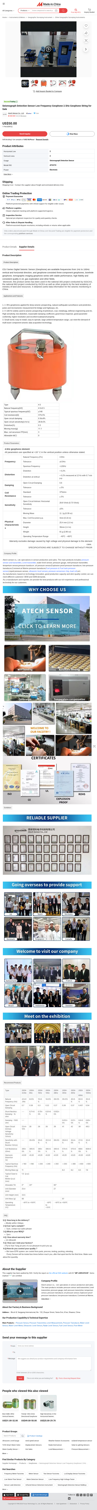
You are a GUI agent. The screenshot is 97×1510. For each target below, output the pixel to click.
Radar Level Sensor (50, 1325)
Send (20, 1378)
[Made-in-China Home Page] (48, 4)
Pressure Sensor (22, 1323)
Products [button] (24, 10)
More (4, 1489)
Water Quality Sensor (10, 1449)
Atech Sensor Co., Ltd (16, 113)
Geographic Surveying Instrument (40, 17)
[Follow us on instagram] (84, 1495)
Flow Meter (78, 1325)
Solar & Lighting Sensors (80, 1445)
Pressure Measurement (80, 1449)
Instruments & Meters (17, 17)
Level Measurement (54, 1323)
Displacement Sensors (33, 1445)
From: (13, 1346)
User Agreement (61, 1504)
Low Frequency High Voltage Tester (62, 1479)
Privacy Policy (84, 1504)
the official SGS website (58, 1273)
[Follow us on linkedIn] (69, 1498)
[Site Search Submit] (63, 10)
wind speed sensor (32, 1441)
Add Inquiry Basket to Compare (49, 91)
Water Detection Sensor (35, 1479)
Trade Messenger (39, 1495)
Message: (11, 1358)
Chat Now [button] (74, 134)
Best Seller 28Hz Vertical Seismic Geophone (8, 1416)
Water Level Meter (16, 1325)
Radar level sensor (55, 1445)
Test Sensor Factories (51, 1473)
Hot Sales (28, 1449)
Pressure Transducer (71, 1323)
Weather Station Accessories (58, 1441)
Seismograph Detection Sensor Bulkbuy (72, 1485)
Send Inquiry (25, 134)
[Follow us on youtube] (88, 1495)
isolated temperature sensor (82, 1441)
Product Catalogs (35, 1436)
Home (4, 17)
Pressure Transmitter (37, 1323)
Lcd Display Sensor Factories (74, 1473)
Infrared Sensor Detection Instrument (39, 1485)
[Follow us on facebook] (77, 1495)
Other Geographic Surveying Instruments (70, 17)
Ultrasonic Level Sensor (33, 1325)
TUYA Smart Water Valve (11, 1445)
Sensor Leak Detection (12, 1485)
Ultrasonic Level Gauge (10, 1441)
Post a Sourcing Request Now (68, 1378)
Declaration (73, 1504)
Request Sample (42, 139)
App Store (8, 1495)
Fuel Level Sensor (66, 1325)
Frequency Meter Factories (14, 1473)
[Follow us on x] (81, 1495)
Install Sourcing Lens (13, 1498)
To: (14, 1352)
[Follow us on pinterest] (91, 1495)
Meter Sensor (33, 1473)
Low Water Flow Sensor (13, 1479)
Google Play (22, 1495)
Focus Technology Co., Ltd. (32, 1504)
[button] (3, 3)
